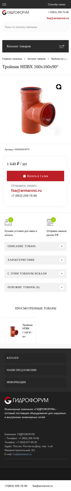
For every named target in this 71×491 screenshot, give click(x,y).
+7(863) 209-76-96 (58, 12)
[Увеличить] (35, 110)
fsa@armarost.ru (58, 18)
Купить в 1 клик (37, 176)
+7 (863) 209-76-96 (24, 195)
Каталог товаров (19, 46)
